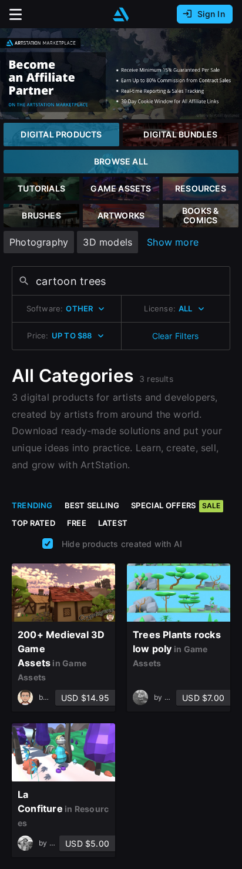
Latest (112, 523)
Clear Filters (175, 336)
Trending (32, 505)
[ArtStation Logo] (121, 14)
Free (76, 523)
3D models (107, 242)
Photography (38, 242)
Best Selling (92, 505)
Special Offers (175, 505)
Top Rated (33, 523)
